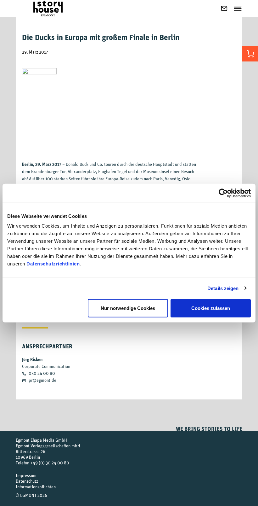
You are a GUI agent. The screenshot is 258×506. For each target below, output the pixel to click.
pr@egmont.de (42, 380)
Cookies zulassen (210, 308)
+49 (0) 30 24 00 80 (49, 462)
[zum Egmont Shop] (250, 53)
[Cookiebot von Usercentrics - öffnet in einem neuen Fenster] (223, 193)
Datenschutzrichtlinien (53, 263)
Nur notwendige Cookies (128, 308)
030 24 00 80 (42, 373)
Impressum (26, 475)
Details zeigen (222, 288)
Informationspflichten (36, 486)
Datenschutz (27, 481)
